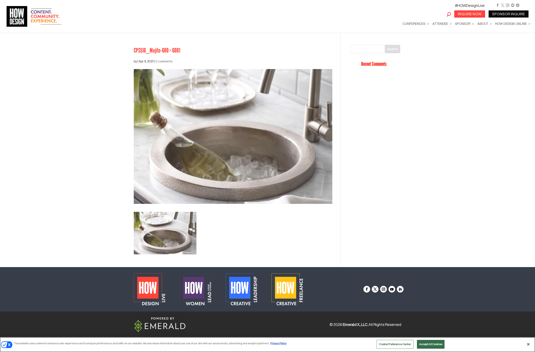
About (482, 23)
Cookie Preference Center (395, 344)
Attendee (440, 23)
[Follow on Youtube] (392, 289)
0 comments (164, 61)
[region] (267, 344)
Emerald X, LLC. (355, 324)
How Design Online (511, 23)
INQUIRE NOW (470, 14)
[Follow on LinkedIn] (400, 289)
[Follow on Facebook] (366, 289)
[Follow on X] (375, 289)
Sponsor (462, 23)
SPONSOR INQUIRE (508, 14)
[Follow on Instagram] (383, 289)
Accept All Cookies (430, 344)
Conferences (414, 23)
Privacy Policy (278, 343)
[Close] (528, 344)
